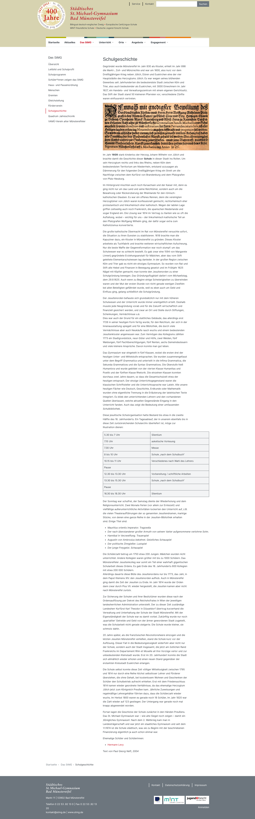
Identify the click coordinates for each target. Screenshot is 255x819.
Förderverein (55, 105)
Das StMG (66, 764)
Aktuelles (69, 42)
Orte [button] (121, 42)
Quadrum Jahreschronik (61, 116)
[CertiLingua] (158, 800)
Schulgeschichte (57, 110)
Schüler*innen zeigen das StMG (65, 79)
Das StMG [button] (85, 42)
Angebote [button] (137, 42)
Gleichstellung (56, 100)
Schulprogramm (57, 74)
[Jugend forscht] (197, 800)
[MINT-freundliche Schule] (174, 800)
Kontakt (149, 3)
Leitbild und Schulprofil (61, 69)
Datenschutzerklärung (177, 785)
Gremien (53, 95)
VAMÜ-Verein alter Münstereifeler (66, 121)
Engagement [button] (158, 42)
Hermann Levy (116, 744)
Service (136, 3)
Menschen (53, 90)
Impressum (201, 785)
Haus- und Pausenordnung (63, 85)
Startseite (54, 42)
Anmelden (203, 807)
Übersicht (53, 64)
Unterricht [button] (105, 42)
